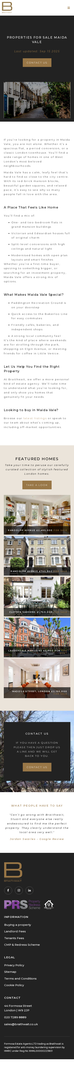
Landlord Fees (15, 931)
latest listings (35, 418)
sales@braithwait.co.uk (21, 1024)
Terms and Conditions (20, 978)
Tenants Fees (14, 938)
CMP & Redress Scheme (22, 944)
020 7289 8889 (15, 1017)
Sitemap (10, 972)
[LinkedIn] (29, 890)
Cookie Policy (14, 985)
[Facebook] (8, 890)
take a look (37, 484)
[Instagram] (19, 890)
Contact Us (37, 62)
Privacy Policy (14, 965)
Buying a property (17, 925)
